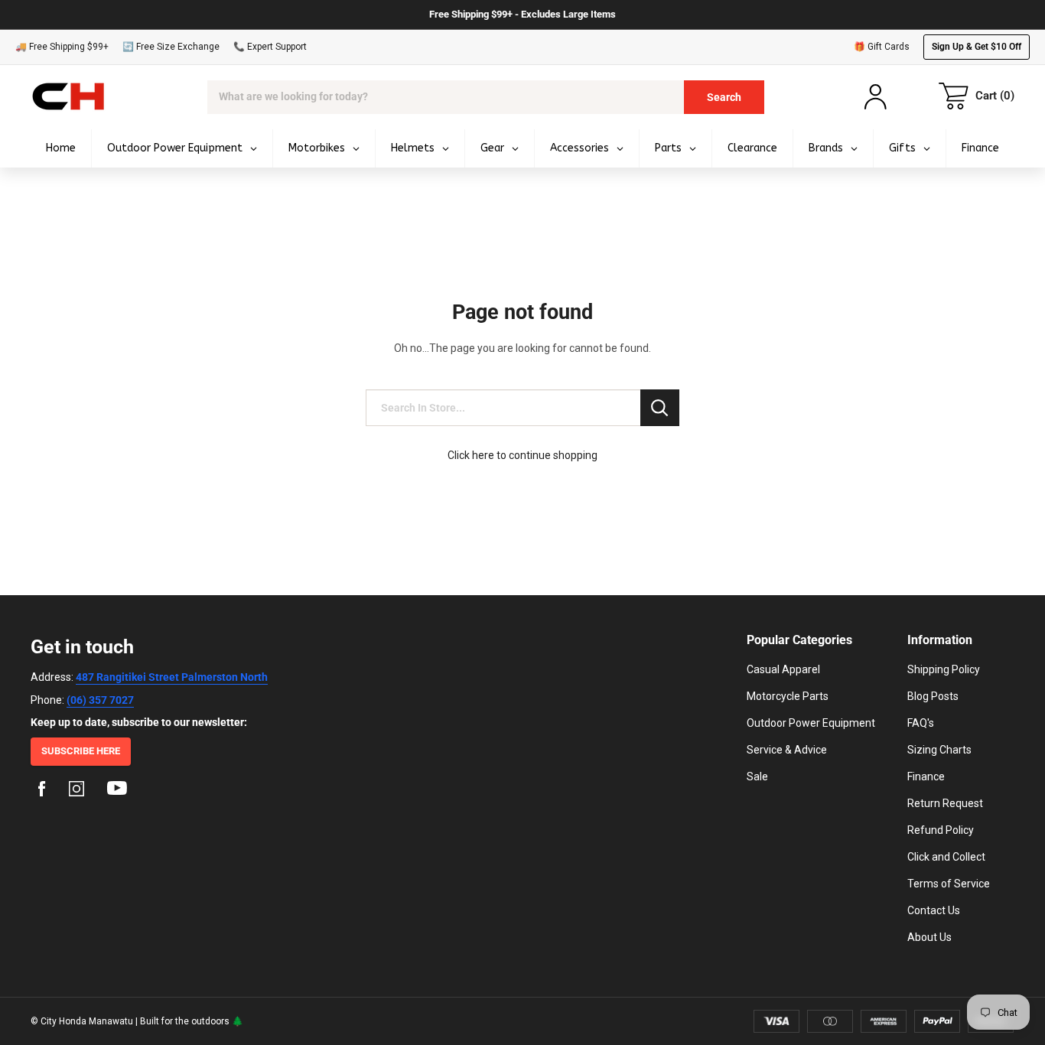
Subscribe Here (80, 751)
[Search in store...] (659, 407)
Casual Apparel (783, 669)
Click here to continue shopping (522, 455)
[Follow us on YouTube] (117, 791)
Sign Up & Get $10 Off (976, 46)
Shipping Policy (943, 669)
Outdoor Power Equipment (811, 723)
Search (724, 97)
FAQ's (920, 723)
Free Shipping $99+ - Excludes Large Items (522, 14)
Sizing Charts (939, 750)
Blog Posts (933, 696)
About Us (929, 937)
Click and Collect (946, 857)
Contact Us (933, 910)
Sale (757, 776)
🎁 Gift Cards (882, 46)
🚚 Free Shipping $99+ (62, 46)
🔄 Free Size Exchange (171, 46)
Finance (926, 776)
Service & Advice (787, 750)
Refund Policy (940, 830)
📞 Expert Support (270, 46)
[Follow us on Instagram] (76, 791)
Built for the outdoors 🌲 (191, 1021)
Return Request (945, 803)
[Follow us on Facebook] (42, 791)
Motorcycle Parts (788, 696)
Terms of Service (948, 883)
